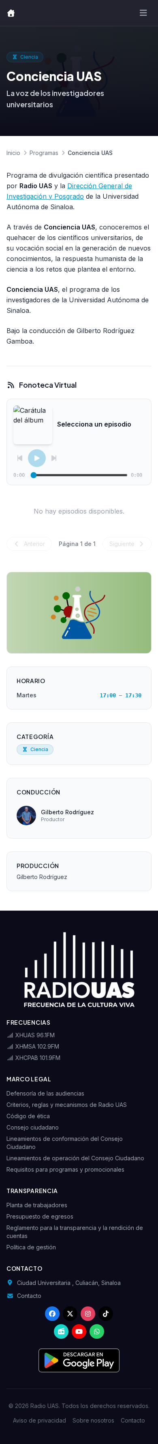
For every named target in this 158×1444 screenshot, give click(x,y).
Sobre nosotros (93, 1420)
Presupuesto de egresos (39, 1216)
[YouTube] (79, 1331)
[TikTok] (105, 1313)
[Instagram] (88, 1313)
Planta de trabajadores (36, 1205)
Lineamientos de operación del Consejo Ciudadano (75, 1158)
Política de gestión (31, 1247)
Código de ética (28, 1116)
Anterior (33, 543)
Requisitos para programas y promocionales (65, 1169)
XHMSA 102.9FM (36, 1046)
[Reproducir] (37, 458)
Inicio (13, 152)
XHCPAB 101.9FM (37, 1057)
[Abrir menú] (143, 13)
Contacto (29, 1295)
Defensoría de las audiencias (45, 1093)
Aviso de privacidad (39, 1420)
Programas (44, 152)
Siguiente (122, 543)
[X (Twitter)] (70, 1313)
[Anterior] (19, 458)
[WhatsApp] (97, 1331)
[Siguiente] (53, 458)
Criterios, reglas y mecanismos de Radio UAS (66, 1104)
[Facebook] (52, 1313)
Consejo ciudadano (32, 1127)
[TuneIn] (61, 1331)
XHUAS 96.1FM (34, 1035)
